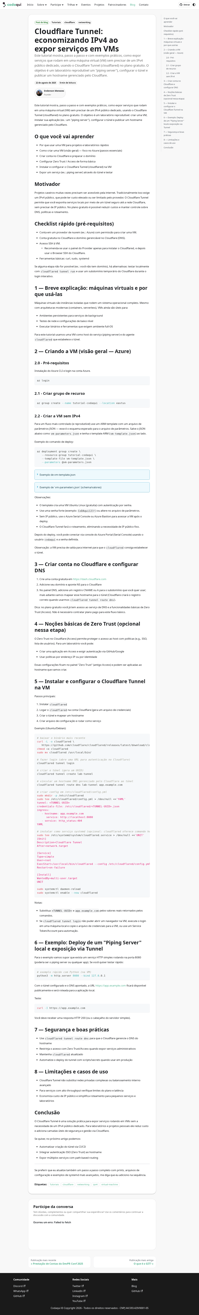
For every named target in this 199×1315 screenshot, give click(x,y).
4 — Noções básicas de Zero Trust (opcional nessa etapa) (174, 95)
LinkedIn (77, 1291)
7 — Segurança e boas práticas (174, 133)
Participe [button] (56, 4)
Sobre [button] (40, 4)
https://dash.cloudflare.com (89, 579)
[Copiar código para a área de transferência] (145, 380)
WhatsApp (19, 1291)
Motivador (169, 26)
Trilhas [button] (71, 4)
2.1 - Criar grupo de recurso (173, 67)
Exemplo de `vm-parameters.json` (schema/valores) (70, 487)
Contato (143, 4)
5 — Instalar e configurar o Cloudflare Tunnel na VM (173, 108)
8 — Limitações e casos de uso (171, 141)
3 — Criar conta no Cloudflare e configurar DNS (172, 84)
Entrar (187, 4)
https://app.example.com (110, 985)
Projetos (99, 4)
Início (30, 4)
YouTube (77, 1301)
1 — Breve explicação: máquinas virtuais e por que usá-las (174, 42)
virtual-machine (109, 1184)
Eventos (86, 4)
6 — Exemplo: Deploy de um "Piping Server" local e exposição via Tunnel (174, 122)
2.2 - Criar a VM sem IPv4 (173, 75)
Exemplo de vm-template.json (57, 474)
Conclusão (168, 147)
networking (83, 1184)
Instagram (78, 1296)
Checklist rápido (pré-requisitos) (173, 32)
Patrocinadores (117, 4)
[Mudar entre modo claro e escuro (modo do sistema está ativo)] (194, 4)
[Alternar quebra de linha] (140, 737)
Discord (18, 1286)
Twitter (76, 1286)
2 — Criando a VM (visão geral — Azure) (173, 51)
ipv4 (95, 1184)
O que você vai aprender (170, 20)
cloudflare (68, 1184)
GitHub (17, 1296)
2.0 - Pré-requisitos (170, 59)
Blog (132, 4)
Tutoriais (54, 1184)
